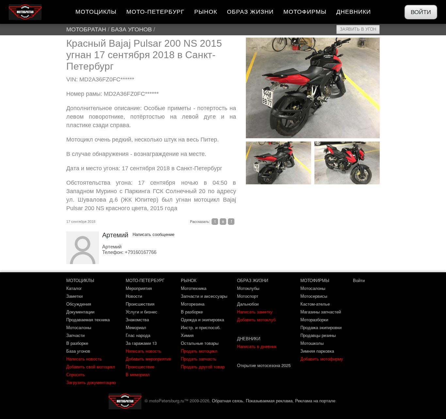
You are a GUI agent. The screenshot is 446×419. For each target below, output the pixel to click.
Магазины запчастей (320, 312)
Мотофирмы (305, 11)
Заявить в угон (358, 29)
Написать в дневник (257, 346)
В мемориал (138, 374)
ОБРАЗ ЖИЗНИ (252, 280)
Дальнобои (248, 304)
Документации (80, 312)
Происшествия (140, 304)
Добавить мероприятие (148, 359)
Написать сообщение (153, 234)
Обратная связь (227, 400)
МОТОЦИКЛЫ (80, 280)
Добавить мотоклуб (256, 319)
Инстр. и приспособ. (201, 327)
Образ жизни (250, 11)
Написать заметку (255, 312)
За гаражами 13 (141, 343)
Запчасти (75, 335)
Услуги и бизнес (141, 312)
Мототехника (193, 288)
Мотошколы (312, 343)
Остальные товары (199, 343)
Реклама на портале (315, 400)
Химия (187, 335)
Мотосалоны (78, 327)
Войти (421, 12)
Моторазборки (314, 319)
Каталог (74, 288)
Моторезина (192, 304)
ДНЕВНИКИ (248, 338)
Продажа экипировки (321, 327)
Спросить (75, 374)
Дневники (353, 11)
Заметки (74, 296)
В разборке (77, 343)
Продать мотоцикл (199, 351)
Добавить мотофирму (321, 359)
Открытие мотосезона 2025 (264, 365)
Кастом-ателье (315, 304)
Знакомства (137, 319)
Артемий (115, 235)
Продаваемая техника (88, 319)
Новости (134, 296)
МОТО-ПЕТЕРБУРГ (145, 280)
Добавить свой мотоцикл (90, 366)
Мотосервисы (313, 296)
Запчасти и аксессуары (204, 296)
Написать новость (84, 359)
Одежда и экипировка (202, 319)
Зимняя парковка (317, 351)
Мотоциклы (96, 11)
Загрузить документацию (91, 382)
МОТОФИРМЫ (314, 280)
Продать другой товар (203, 366)
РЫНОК (189, 280)
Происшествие (140, 366)
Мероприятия (139, 288)
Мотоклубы (248, 288)
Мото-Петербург (155, 11)
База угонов (131, 29)
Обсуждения (78, 304)
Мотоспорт (247, 296)
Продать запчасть (198, 359)
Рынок (205, 11)
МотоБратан (86, 29)
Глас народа (138, 335)
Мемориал (136, 327)
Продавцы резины (318, 335)
